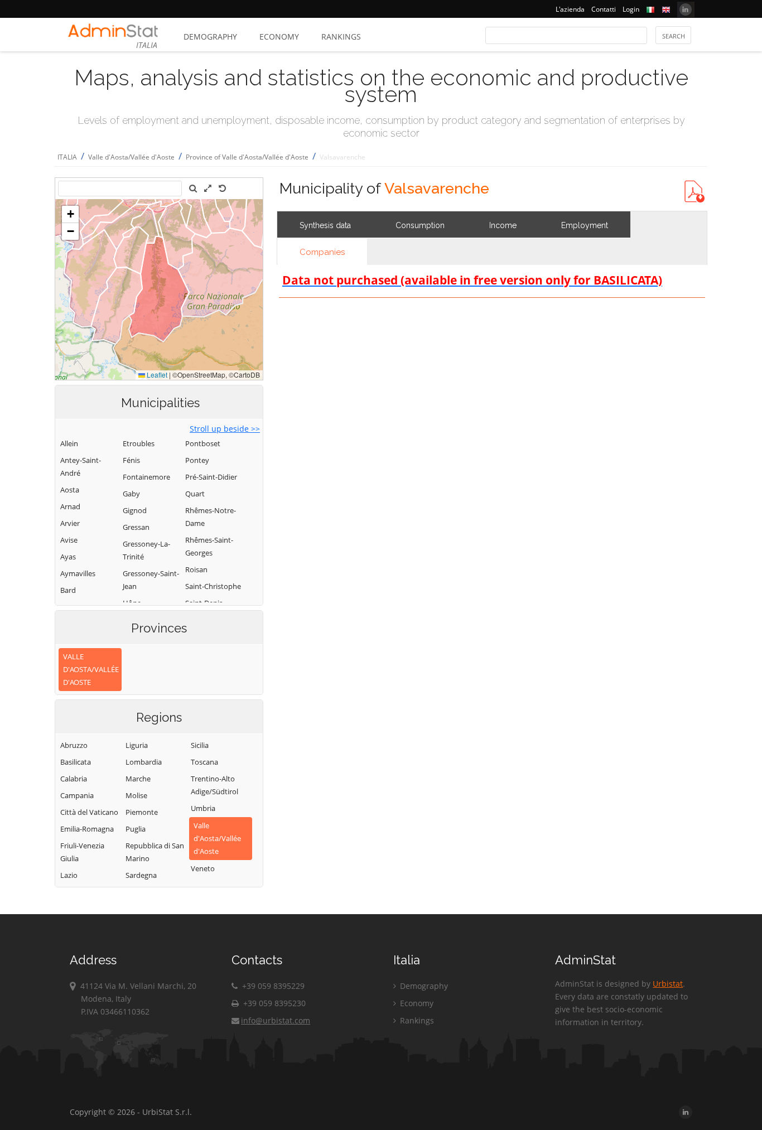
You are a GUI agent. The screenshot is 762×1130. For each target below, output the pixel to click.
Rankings (341, 36)
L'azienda (570, 9)
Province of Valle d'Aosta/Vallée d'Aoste (247, 157)
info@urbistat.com (275, 1020)
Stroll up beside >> (225, 428)
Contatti (603, 9)
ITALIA (67, 157)
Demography (210, 36)
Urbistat (668, 983)
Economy (279, 36)
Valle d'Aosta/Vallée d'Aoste (131, 157)
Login (631, 9)
